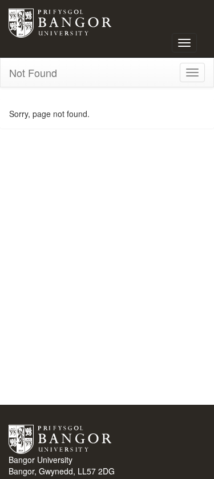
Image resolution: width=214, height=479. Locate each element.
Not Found (33, 72)
